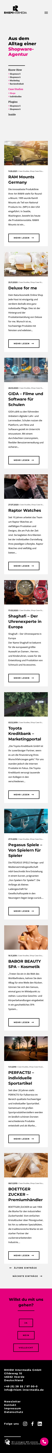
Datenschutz (13, 1412)
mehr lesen (22, 238)
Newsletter (12, 1401)
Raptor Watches (24, 510)
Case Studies (23, 171)
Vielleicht (26, 1347)
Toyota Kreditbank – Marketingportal (24, 733)
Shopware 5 (15, 74)
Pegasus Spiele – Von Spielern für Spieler (25, 850)
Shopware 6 (15, 77)
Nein (26, 1335)
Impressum (12, 1408)
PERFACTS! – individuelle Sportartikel (21, 1078)
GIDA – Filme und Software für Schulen (25, 399)
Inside (12, 114)
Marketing (15, 80)
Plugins (12, 101)
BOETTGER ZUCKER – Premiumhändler (25, 1194)
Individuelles (15, 96)
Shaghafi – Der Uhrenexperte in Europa (24, 621)
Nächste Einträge (25, 1276)
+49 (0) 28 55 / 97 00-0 (21, 1386)
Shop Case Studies (37, 171)
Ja (26, 1323)
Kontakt (10, 1405)
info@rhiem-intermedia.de (24, 1389)
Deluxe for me (22, 288)
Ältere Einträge (25, 1268)
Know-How (15, 69)
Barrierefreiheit (17, 83)
